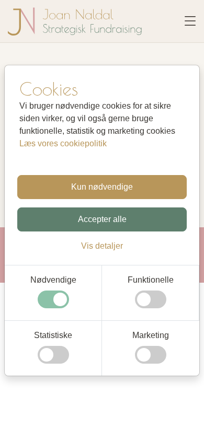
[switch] (53, 299)
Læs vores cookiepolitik (63, 143)
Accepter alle (102, 219)
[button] (102, 245)
